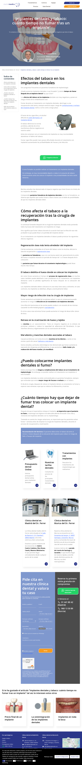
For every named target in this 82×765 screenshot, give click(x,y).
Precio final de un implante (13, 718)
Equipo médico (6, 738)
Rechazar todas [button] (48, 756)
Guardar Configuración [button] (62, 756)
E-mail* (40, 604)
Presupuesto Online (7, 744)
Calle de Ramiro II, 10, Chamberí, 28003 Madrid (35, 535)
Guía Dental (47, 6)
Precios (4, 742)
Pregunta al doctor (52, 157)
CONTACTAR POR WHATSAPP (70, 591)
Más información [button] (28, 758)
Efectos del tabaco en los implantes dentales (10, 82)
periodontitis (49, 307)
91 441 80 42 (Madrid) (65, 603)
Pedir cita (71, 3)
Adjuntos (41, 626)
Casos (3, 740)
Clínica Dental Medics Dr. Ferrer (10, 70)
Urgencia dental (72, 6)
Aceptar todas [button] (75, 756)
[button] (3, 761)
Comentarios (25, 638)
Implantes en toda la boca (67, 718)
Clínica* (40, 611)
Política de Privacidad (27, 653)
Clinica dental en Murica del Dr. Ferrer (64, 522)
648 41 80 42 (8, 746)
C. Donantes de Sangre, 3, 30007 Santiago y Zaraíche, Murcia (64, 535)
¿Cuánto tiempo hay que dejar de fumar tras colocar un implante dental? (10, 101)
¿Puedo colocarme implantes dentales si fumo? (9, 94)
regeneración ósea (43, 251)
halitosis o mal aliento (45, 341)
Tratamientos (33, 3)
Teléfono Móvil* (26, 611)
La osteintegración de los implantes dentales (41, 719)
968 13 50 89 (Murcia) (65, 610)
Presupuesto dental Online (31, 467)
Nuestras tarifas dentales (49, 465)
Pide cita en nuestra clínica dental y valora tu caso (10, 108)
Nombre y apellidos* (27, 604)
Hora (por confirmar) (44, 619)
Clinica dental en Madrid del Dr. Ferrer (35, 522)
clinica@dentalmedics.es (42, 676)
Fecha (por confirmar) (27, 619)
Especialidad (25, 626)
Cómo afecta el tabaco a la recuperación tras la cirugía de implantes (10, 88)
